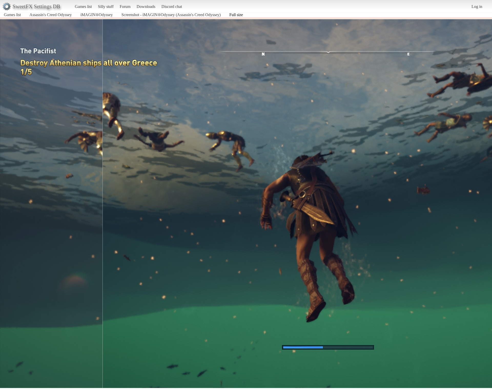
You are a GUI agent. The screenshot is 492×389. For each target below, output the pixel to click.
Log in (476, 6)
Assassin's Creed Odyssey (50, 15)
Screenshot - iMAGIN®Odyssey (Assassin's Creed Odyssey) (171, 15)
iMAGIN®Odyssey (96, 15)
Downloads (146, 6)
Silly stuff (106, 6)
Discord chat (171, 6)
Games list (83, 6)
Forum (125, 6)
